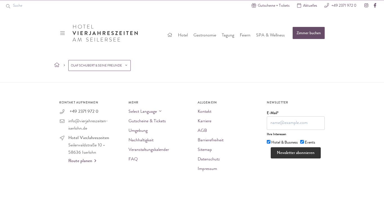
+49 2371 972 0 (343, 6)
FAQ (133, 159)
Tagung (228, 35)
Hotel (183, 35)
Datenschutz (209, 159)
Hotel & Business (284, 143)
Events (310, 143)
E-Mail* (273, 113)
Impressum (207, 169)
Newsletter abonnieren (296, 153)
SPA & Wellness (270, 35)
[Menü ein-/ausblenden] (63, 33)
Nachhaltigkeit (140, 140)
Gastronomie (204, 35)
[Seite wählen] (57, 65)
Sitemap (205, 150)
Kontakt (204, 112)
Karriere (204, 121)
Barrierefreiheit (210, 140)
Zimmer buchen (309, 33)
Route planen (80, 161)
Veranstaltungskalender (148, 150)
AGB (202, 131)
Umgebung (138, 131)
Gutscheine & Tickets (147, 121)
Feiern (245, 35)
